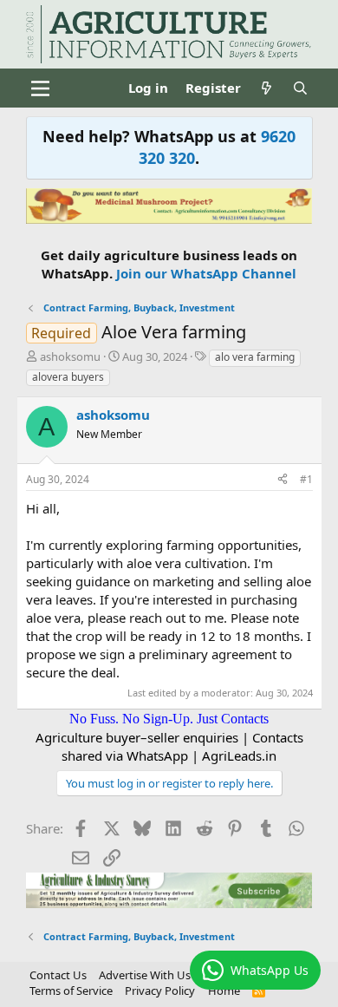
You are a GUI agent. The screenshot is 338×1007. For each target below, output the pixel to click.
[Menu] (41, 88)
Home (224, 990)
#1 (306, 479)
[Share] (282, 480)
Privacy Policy (160, 990)
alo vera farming (255, 357)
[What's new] (266, 88)
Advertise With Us (145, 975)
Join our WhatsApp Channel (206, 273)
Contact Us (58, 975)
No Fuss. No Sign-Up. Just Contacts (169, 718)
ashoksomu (70, 356)
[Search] (300, 88)
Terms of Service (71, 990)
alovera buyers (68, 376)
